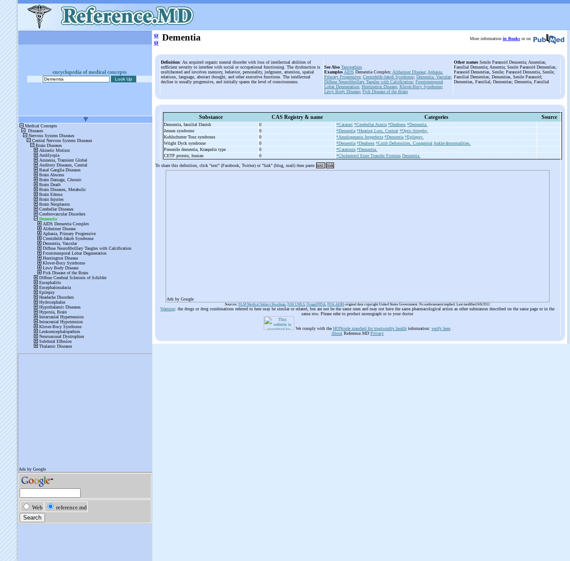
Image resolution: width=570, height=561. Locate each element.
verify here (441, 328)
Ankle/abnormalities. (452, 143)
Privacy (377, 333)
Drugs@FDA (316, 304)
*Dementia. (417, 124)
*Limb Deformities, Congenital (404, 143)
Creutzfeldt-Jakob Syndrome (388, 76)
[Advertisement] (358, 233)
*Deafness (397, 124)
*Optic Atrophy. (413, 130)
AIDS (349, 71)
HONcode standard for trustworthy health (370, 328)
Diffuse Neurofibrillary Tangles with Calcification (368, 81)
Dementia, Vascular (433, 76)
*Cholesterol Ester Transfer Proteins (368, 155)
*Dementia (345, 130)
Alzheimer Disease (408, 71)
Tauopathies (351, 67)
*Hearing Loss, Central (377, 130)
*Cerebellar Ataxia (370, 124)
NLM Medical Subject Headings (261, 304)
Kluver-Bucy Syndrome (420, 86)
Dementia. (411, 155)
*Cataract (344, 124)
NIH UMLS (296, 304)
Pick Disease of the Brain (385, 91)
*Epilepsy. (414, 136)
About (336, 333)
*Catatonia (345, 149)
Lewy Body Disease (342, 91)
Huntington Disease (379, 86)
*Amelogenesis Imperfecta (359, 136)
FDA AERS (335, 304)
